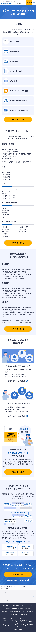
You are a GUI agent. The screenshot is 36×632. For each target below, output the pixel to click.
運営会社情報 (6, 606)
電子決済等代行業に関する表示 (26, 611)
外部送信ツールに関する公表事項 (10, 611)
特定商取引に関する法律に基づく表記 (21, 609)
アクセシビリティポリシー (14, 614)
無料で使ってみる (18, 119)
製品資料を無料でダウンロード (16, 580)
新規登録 (29, 3)
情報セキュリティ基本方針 (27, 606)
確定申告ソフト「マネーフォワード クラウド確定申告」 (14, 586)
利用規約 (8, 609)
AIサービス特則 (24, 614)
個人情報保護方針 (15, 606)
